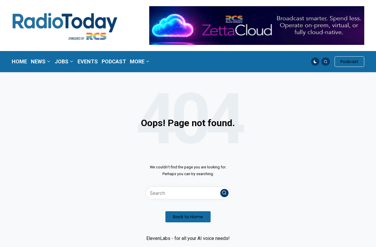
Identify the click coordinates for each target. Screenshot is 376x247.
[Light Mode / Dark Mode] (315, 61)
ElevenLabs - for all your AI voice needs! (188, 238)
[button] (349, 61)
